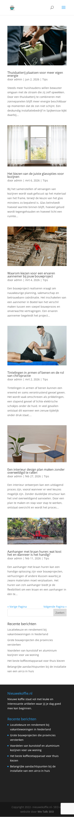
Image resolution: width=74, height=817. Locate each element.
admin (18, 79)
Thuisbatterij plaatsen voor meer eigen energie (35, 74)
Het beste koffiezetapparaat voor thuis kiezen (36, 661)
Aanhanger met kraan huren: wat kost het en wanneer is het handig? (34, 553)
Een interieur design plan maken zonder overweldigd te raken (36, 471)
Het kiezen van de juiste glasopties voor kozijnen (35, 175)
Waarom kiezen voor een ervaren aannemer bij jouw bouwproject (31, 274)
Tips (45, 79)
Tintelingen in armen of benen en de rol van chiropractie (35, 374)
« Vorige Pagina (17, 606)
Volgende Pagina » (55, 606)
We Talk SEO (46, 811)
